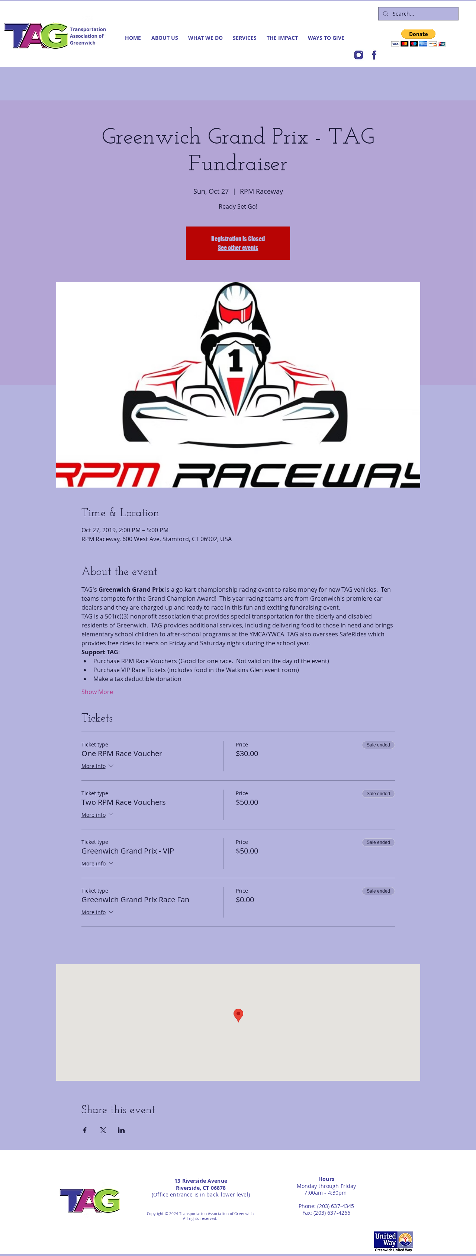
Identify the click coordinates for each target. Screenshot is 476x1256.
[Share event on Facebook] (85, 1130)
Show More (97, 692)
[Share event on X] (103, 1130)
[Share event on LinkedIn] (121, 1130)
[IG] (358, 55)
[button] (166, 37)
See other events (238, 247)
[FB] (374, 55)
